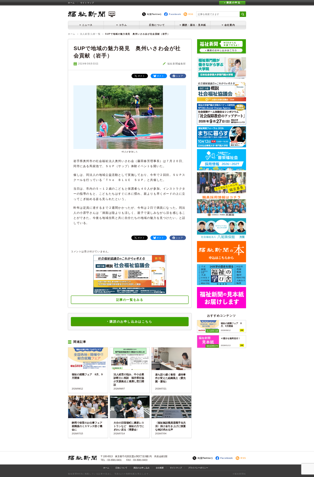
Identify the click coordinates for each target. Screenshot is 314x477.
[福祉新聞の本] (221, 261)
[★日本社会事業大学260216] (221, 77)
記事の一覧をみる (129, 300)
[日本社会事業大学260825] (221, 146)
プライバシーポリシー (198, 468)
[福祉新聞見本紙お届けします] (221, 307)
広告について (157, 25)
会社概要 (160, 468)
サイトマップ (87, 3)
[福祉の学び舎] (221, 283)
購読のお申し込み (142, 468)
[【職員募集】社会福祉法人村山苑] (221, 192)
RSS (190, 14)
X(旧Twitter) (154, 14)
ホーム (71, 3)
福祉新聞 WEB (91, 14)
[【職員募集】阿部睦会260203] (221, 215)
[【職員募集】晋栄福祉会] (221, 169)
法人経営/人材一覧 (90, 34)
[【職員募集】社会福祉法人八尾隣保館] (221, 238)
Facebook (175, 14)
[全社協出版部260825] (221, 100)
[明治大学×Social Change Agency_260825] (221, 123)
